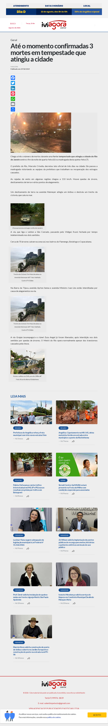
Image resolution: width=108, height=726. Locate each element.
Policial (18, 480)
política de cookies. (54, 717)
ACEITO (97, 715)
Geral (63, 480)
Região (18, 428)
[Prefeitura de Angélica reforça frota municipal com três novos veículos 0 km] (31, 412)
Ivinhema (19, 535)
